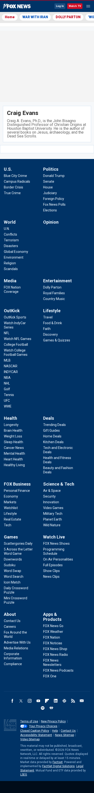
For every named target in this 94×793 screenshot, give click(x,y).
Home (10, 17)
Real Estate (12, 519)
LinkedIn (55, 700)
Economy (11, 496)
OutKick (12, 310)
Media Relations (16, 648)
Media (10, 280)
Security (49, 496)
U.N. (7, 229)
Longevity (11, 425)
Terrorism (11, 240)
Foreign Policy (53, 199)
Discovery (50, 334)
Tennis (9, 395)
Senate (48, 181)
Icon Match (12, 582)
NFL (6, 333)
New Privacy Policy (53, 721)
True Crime (12, 193)
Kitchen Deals (53, 442)
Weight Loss (13, 436)
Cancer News (14, 448)
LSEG (23, 774)
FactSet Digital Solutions (58, 766)
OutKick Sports (15, 317)
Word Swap (12, 571)
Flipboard (47, 700)
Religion (10, 263)
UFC (7, 400)
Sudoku (9, 565)
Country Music (54, 299)
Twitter (21, 700)
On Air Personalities (58, 559)
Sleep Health (13, 442)
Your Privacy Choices (43, 726)
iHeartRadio (51, 708)
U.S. (8, 169)
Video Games (53, 508)
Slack (64, 700)
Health (10, 418)
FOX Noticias (52, 643)
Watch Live (54, 536)
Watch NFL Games (17, 339)
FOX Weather (53, 632)
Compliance (13, 664)
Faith (47, 329)
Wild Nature (51, 525)
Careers (10, 627)
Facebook (12, 700)
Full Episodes (53, 565)
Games (11, 536)
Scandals (11, 269)
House (48, 187)
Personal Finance (17, 491)
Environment (13, 257)
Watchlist (11, 508)
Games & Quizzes (56, 340)
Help (55, 730)
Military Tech (52, 513)
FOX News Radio (55, 655)
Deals (48, 418)
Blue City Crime (15, 176)
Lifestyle (51, 310)
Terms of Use (29, 721)
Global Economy (16, 252)
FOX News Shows (56, 543)
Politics (50, 169)
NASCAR (10, 366)
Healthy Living (14, 465)
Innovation (51, 502)
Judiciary (50, 193)
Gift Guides (51, 430)
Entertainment (57, 280)
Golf (7, 389)
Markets (10, 502)
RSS (73, 700)
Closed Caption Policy (34, 730)
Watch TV (75, 6)
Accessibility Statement (36, 735)
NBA (7, 378)
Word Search (13, 576)
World (10, 222)
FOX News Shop (55, 649)
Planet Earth (52, 519)
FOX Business (17, 484)
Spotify (42, 708)
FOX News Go (53, 626)
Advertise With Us (17, 642)
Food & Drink (52, 323)
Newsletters (81, 700)
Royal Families (54, 293)
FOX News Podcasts (58, 670)
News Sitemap (64, 735)
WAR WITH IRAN (35, 17)
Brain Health (13, 430)
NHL (7, 383)
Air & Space (52, 491)
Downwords (13, 559)
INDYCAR (11, 372)
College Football (16, 344)
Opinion (51, 222)
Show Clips (51, 571)
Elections (50, 210)
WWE (8, 406)
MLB (7, 360)
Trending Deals (54, 425)
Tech (7, 525)
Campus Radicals (17, 181)
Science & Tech (58, 484)
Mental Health (14, 453)
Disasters (11, 246)
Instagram (29, 700)
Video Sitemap (30, 739)
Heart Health (13, 459)
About (10, 614)
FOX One (49, 676)
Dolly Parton (52, 287)
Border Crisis (13, 187)
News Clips (51, 576)
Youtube (38, 700)
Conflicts (10, 234)
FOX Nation (51, 637)
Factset (58, 762)
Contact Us (12, 621)
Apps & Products (52, 617)
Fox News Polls (54, 204)
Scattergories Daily (18, 543)
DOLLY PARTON (68, 17)
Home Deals (52, 436)
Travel (48, 317)
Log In (60, 6)
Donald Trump (54, 176)
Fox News (17, 6)
